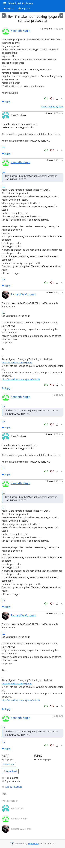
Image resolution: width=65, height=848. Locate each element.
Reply (7, 101)
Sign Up (25, 8)
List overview (9, 764)
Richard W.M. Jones (23, 294)
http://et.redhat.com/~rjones (17, 362)
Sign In (10, 8)
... (4, 146)
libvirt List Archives (20, 3)
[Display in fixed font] (57, 99)
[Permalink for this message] (61, 98)
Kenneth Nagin (20, 31)
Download (11, 771)
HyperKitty (33, 843)
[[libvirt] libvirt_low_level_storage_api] (61, 15)
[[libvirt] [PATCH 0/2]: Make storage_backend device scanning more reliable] (4, 15)
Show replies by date (52, 106)
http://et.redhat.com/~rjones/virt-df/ (21, 379)
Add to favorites (13, 786)
